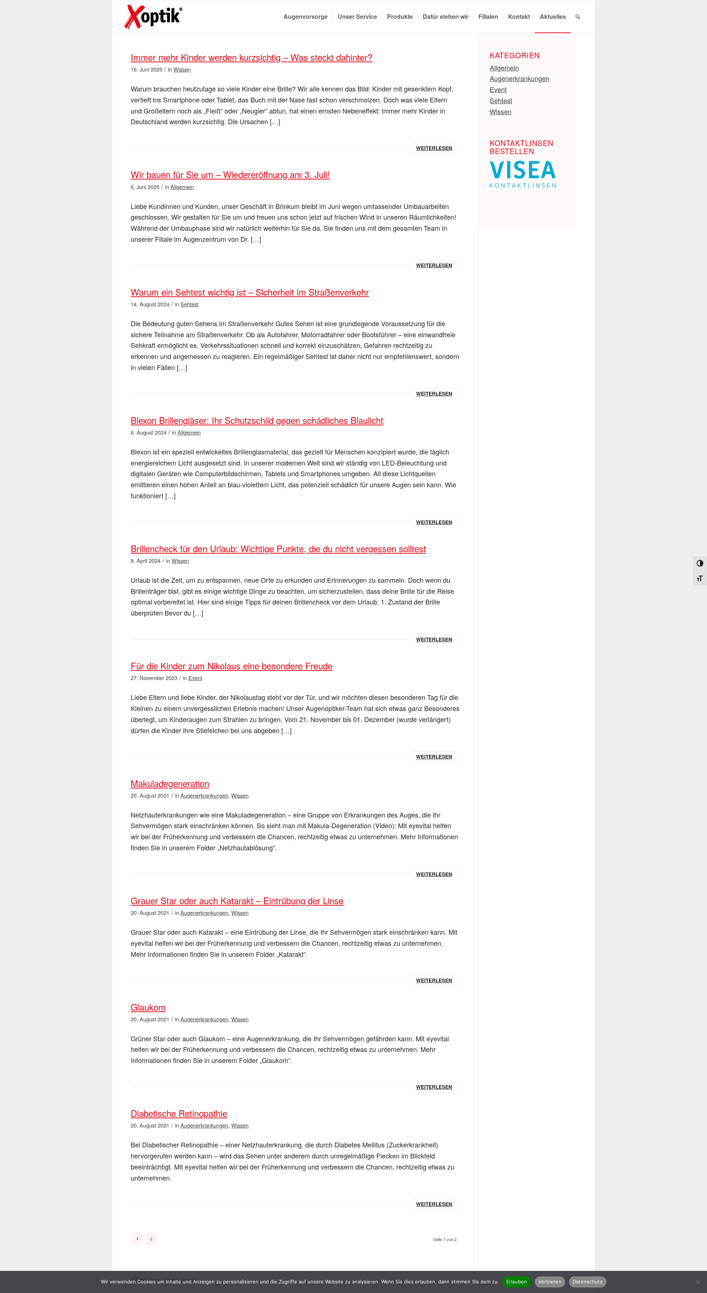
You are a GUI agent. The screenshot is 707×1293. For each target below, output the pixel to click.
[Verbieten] (697, 1282)
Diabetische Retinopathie (179, 1112)
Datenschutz (588, 1282)
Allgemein (182, 187)
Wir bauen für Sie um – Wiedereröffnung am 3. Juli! (230, 174)
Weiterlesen (434, 147)
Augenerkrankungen (204, 795)
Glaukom (148, 1006)
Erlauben (516, 1282)
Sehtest (189, 304)
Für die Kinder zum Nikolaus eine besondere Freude (232, 665)
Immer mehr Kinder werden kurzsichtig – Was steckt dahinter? (251, 56)
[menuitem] (306, 16)
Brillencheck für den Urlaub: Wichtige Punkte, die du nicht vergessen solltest (278, 548)
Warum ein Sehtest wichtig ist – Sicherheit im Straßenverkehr (250, 291)
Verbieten (550, 1282)
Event (195, 678)
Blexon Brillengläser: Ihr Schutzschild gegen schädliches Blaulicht (257, 420)
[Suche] (578, 16)
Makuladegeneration (170, 783)
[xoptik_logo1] (155, 16)
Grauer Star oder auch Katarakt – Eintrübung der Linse (237, 900)
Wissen (182, 69)
